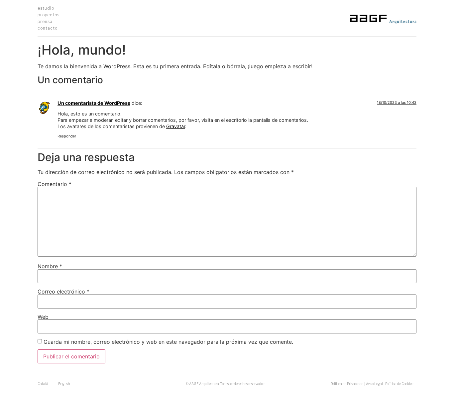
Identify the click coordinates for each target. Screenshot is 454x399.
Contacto (47, 28)
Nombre (50, 266)
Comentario (54, 184)
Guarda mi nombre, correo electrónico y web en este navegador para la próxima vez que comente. (168, 341)
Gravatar (175, 126)
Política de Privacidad (347, 384)
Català (43, 384)
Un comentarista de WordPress (93, 103)
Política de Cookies (399, 384)
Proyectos (48, 14)
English (64, 384)
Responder (66, 136)
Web (43, 316)
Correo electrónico (63, 291)
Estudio (46, 8)
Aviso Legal (374, 384)
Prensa (45, 21)
